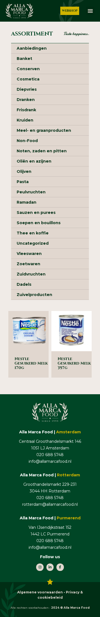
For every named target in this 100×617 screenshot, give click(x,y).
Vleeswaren (29, 253)
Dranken (26, 99)
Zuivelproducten (34, 294)
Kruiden (25, 120)
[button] (90, 11)
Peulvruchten (31, 191)
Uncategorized (33, 243)
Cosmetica (28, 79)
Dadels (24, 284)
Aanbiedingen (32, 48)
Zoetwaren (28, 263)
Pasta (23, 181)
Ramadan (26, 202)
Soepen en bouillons (39, 222)
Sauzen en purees (36, 212)
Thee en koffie (33, 233)
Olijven (24, 171)
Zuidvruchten (31, 274)
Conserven (28, 68)
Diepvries (27, 89)
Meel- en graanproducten (44, 130)
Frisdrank (26, 109)
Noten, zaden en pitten (42, 150)
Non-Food (27, 140)
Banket (24, 58)
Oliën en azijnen (34, 161)
